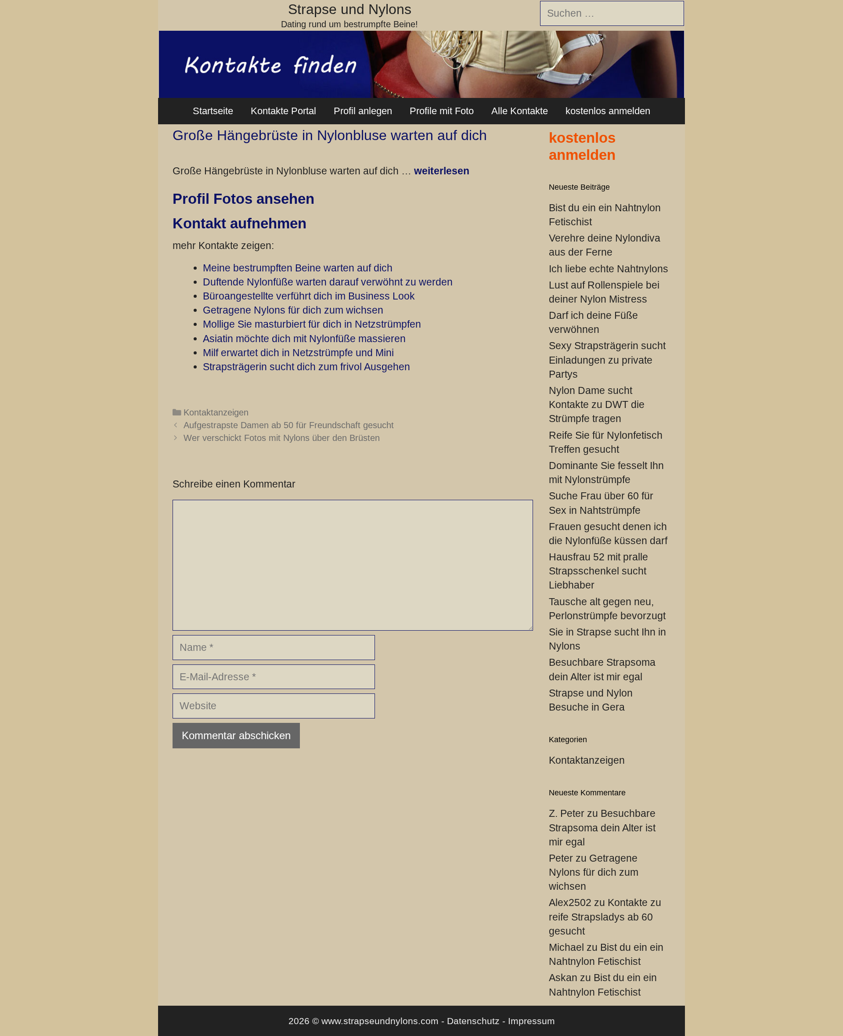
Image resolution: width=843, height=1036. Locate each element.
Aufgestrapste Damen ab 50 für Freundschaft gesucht (289, 425)
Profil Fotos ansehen (243, 199)
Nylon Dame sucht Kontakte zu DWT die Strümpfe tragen (597, 404)
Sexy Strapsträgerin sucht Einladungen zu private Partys (607, 359)
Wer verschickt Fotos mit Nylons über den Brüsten (282, 438)
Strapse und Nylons (349, 9)
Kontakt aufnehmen (239, 223)
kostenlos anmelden (608, 110)
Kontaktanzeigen (216, 412)
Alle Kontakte (519, 110)
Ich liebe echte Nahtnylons (608, 268)
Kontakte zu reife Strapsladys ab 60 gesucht (605, 916)
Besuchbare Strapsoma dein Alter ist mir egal (602, 827)
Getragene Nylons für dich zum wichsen (593, 872)
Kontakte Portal (283, 110)
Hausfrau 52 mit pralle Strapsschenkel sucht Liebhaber (598, 571)
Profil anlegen (363, 110)
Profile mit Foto (442, 110)
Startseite (213, 110)
